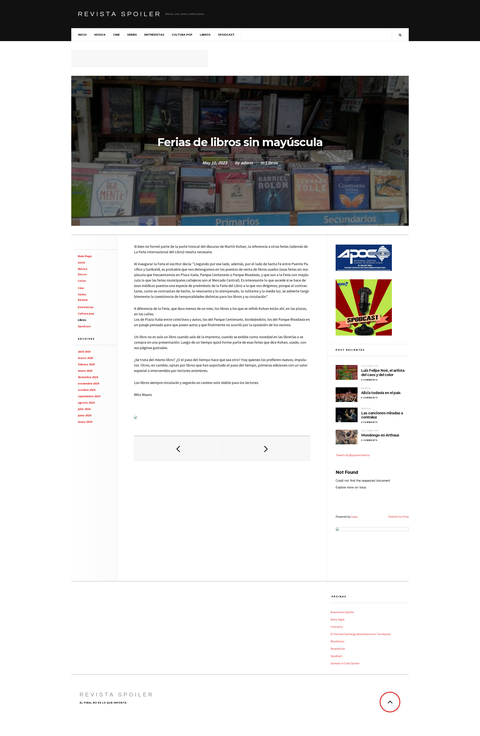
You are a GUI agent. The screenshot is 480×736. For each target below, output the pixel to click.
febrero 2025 (86, 364)
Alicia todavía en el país (380, 393)
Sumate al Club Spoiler (345, 663)
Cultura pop (182, 34)
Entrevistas (154, 34)
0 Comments (369, 380)
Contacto (337, 627)
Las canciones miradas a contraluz (382, 415)
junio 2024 (84, 415)
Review (83, 300)
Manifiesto (337, 641)
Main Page (85, 256)
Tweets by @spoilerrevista (353, 455)
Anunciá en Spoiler (342, 612)
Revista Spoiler (119, 14)
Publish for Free (398, 516)
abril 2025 (84, 351)
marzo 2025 (85, 358)
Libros (205, 34)
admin (247, 163)
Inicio (82, 34)
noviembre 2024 (88, 383)
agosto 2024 (86, 402)
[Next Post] (266, 448)
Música (100, 34)
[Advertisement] (139, 58)
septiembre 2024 (89, 396)
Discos (82, 274)
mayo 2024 (85, 422)
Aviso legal (337, 619)
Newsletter (338, 648)
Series (132, 34)
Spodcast (226, 34)
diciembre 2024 (88, 377)
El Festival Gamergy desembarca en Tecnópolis (361, 634)
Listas (82, 280)
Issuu (354, 516)
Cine (116, 34)
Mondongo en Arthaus (380, 435)
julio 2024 (84, 409)
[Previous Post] (178, 448)
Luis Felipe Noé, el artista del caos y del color (382, 373)
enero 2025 (85, 371)
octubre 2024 (86, 390)
